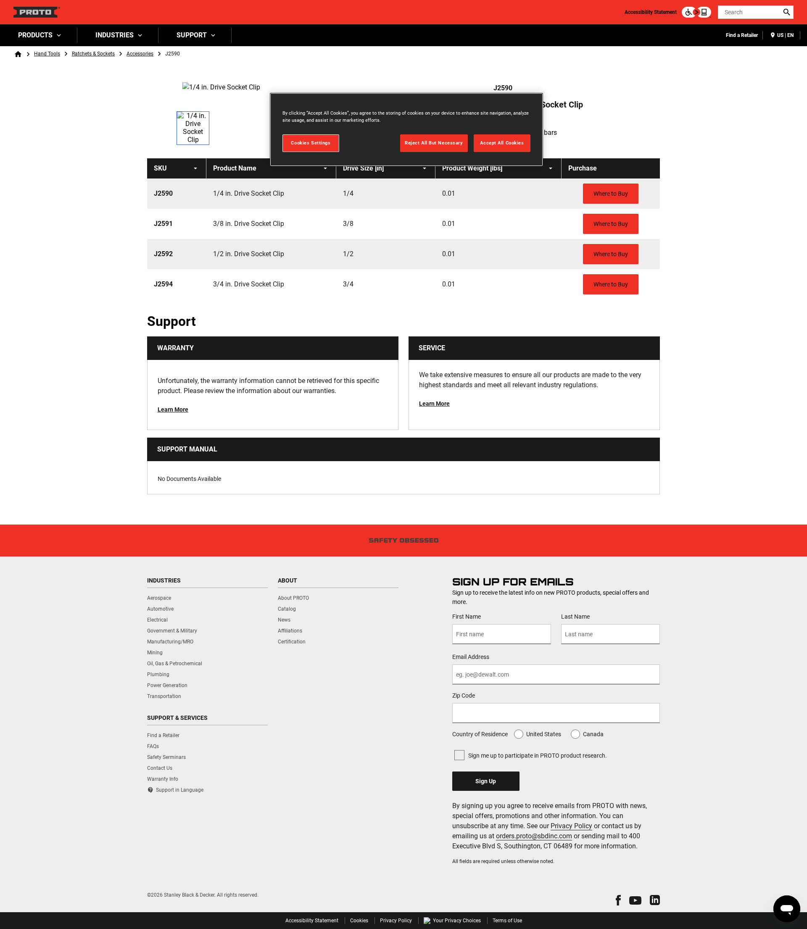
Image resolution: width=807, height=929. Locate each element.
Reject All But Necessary (434, 143)
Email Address (470, 656)
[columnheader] (176, 168)
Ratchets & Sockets (93, 54)
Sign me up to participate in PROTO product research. (537, 755)
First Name (466, 616)
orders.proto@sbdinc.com (534, 836)
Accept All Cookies (502, 143)
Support (192, 35)
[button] (618, 900)
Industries (114, 35)
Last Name (575, 616)
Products (35, 35)
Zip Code (463, 695)
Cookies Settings (310, 143)
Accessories (140, 54)
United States (543, 734)
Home (18, 54)
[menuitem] (38, 35)
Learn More (173, 409)
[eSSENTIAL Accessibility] (696, 12)
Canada (593, 734)
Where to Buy (610, 193)
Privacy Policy (571, 826)
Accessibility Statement (651, 12)
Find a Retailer (742, 35)
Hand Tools (47, 54)
